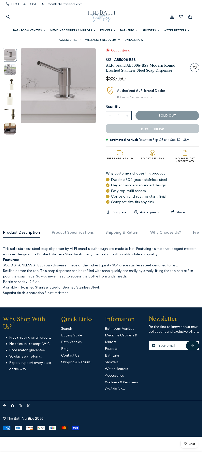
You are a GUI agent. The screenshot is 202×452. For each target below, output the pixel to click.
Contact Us (70, 355)
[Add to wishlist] (194, 67)
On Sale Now (133, 39)
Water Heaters (175, 30)
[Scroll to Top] (193, 430)
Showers (149, 30)
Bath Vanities (71, 342)
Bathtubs (127, 30)
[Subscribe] (192, 345)
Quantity (113, 106)
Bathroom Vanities (27, 30)
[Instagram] (20, 405)
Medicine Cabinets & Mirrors (71, 30)
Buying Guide (71, 335)
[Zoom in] (87, 56)
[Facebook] (12, 405)
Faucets (106, 30)
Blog (64, 348)
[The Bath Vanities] (101, 17)
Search (66, 328)
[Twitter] (28, 405)
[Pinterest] (4, 405)
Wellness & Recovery (101, 39)
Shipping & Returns (76, 362)
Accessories (68, 39)
